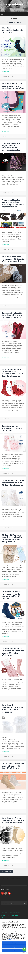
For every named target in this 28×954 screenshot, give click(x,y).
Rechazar (14, 950)
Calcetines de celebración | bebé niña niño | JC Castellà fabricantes (12, 708)
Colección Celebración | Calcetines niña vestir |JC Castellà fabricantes (12, 315)
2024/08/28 (6, 76)
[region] (14, 936)
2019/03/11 (6, 641)
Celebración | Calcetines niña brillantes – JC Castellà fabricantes (13, 765)
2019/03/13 (6, 584)
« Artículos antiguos (7, 871)
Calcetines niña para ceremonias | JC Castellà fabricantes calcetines (13, 258)
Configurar (14, 947)
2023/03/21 (6, 136)
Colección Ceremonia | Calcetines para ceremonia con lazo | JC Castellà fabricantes (12, 372)
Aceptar (14, 943)
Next (23, 46)
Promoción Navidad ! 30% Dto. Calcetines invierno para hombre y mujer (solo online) (13, 203)
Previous (2, 46)
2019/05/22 (6, 473)
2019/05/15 (6, 527)
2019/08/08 (6, 362)
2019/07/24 (6, 418)
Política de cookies (10, 939)
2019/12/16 (6, 192)
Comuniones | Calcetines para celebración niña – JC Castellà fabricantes (13, 482)
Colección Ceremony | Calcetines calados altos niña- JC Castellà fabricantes (13, 651)
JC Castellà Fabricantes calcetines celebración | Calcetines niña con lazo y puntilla (12, 538)
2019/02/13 (6, 865)
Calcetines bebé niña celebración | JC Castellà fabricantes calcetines (13, 820)
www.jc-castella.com (14, 4)
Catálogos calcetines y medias (10, 915)
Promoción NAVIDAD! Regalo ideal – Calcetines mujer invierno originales (12, 146)
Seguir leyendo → (6, 71)
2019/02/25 (6, 756)
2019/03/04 (6, 698)
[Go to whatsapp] (24, 949)
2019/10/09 (6, 305)
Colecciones (5, 918)
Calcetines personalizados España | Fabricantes (13, 30)
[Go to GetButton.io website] (24, 952)
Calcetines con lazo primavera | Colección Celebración (12, 428)
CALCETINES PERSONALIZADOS (11, 913)
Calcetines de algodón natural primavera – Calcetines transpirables (13, 85)
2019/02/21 (6, 811)
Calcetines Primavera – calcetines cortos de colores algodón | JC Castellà (12, 595)
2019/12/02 (6, 249)
